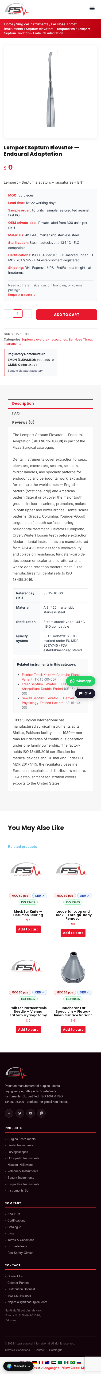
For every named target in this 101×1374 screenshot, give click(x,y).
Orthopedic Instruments (23, 1158)
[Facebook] (9, 1113)
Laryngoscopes (18, 1152)
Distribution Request (21, 1289)
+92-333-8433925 (19, 1295)
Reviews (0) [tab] (23, 422)
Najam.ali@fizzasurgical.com (27, 1302)
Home (8, 24)
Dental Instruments (20, 1145)
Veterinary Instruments (23, 1171)
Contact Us (15, 1276)
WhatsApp (83, 681)
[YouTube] (30, 1113)
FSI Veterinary (17, 1246)
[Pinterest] (41, 1113)
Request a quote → (22, 294)
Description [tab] (23, 403)
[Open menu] (92, 8)
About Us (14, 1214)
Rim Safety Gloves (20, 1253)
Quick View (28, 902)
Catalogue (14, 1227)
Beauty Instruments (21, 1177)
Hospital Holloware (20, 1165)
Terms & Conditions (21, 1240)
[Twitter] (20, 1113)
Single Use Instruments (23, 1184)
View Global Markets (77, 1368)
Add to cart (66, 314)
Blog (11, 1233)
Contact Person (18, 1283)
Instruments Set (18, 1190)
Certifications (16, 1220)
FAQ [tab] (16, 413)
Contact (39, 1350)
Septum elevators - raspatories (50, 29)
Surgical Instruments (32, 24)
